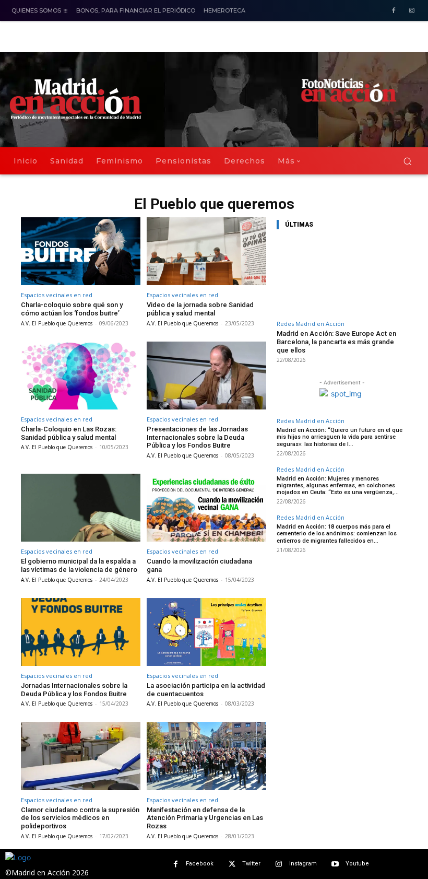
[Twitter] (232, 864)
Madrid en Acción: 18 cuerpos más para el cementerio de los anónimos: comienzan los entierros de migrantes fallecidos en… (337, 533)
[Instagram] (411, 11)
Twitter (251, 863)
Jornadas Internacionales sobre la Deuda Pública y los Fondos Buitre (74, 690)
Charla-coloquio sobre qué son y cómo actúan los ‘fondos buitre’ (72, 309)
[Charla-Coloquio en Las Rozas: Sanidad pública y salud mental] (80, 376)
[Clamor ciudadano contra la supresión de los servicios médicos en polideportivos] (80, 756)
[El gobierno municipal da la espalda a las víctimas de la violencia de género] (80, 508)
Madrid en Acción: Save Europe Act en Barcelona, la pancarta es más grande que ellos (336, 342)
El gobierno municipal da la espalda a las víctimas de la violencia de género (79, 565)
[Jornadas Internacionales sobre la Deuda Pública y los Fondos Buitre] (80, 632)
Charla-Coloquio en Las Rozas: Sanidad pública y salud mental (68, 433)
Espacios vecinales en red (56, 295)
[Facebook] (393, 11)
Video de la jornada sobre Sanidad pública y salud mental (200, 309)
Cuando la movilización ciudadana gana (199, 565)
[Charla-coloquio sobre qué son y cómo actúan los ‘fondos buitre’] (80, 251)
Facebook (199, 863)
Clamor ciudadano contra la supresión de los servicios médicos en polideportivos (80, 818)
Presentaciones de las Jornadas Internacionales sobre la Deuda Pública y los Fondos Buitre (197, 437)
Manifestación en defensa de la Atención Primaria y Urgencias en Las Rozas (205, 818)
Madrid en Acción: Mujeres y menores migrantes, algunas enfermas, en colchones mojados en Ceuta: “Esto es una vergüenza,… (338, 485)
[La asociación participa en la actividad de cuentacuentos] (206, 632)
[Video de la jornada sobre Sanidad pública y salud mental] (206, 251)
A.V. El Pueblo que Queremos (56, 323)
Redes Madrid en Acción (310, 323)
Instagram (303, 863)
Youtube (357, 863)
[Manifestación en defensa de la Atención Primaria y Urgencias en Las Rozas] (206, 756)
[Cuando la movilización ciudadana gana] (206, 508)
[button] (407, 161)
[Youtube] (335, 864)
